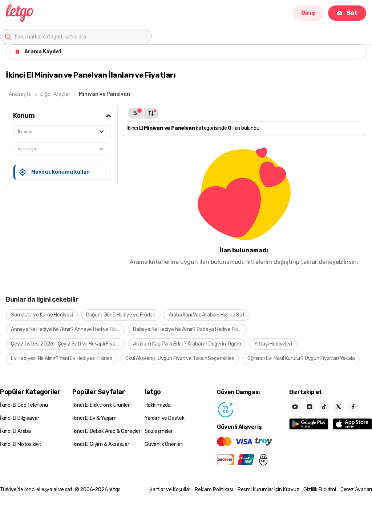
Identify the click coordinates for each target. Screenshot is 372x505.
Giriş (308, 12)
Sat (352, 12)
